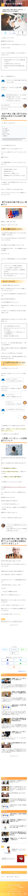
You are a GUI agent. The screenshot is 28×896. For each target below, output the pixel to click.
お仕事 (3, 619)
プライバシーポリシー (7, 887)
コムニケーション (9, 621)
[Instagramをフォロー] (7, 663)
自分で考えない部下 (18, 621)
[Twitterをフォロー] (20, 660)
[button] (25, 418)
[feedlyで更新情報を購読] (20, 663)
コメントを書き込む (14, 872)
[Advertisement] (14, 635)
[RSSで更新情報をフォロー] (14, 666)
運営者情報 (20, 887)
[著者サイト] (7, 660)
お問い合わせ (14, 889)
